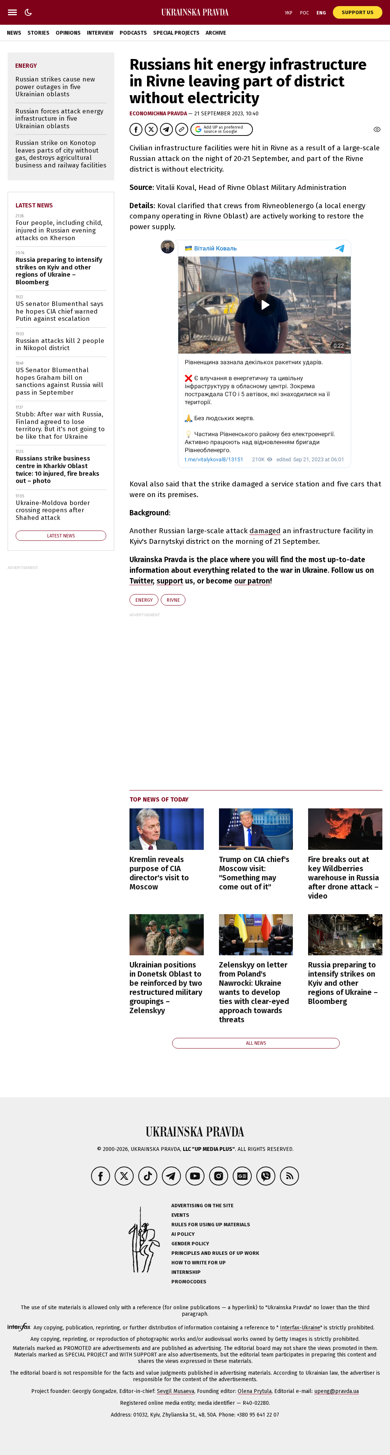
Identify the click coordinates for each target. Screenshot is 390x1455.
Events (180, 1215)
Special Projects (176, 33)
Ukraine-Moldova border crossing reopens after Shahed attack (53, 510)
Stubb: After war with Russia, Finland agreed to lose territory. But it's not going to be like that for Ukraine (60, 425)
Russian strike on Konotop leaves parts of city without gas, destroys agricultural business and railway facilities (60, 154)
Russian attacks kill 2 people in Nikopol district (60, 344)
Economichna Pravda (158, 113)
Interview (100, 33)
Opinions (68, 33)
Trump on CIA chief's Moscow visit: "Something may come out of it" (254, 873)
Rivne (173, 600)
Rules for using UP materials (210, 1224)
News (14, 33)
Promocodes (188, 1281)
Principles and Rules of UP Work (215, 1253)
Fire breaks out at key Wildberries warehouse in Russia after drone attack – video (343, 877)
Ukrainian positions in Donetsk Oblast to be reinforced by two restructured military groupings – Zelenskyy (165, 987)
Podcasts (133, 33)
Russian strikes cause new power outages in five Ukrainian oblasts (55, 86)
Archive (216, 33)
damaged (265, 530)
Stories (38, 33)
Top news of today (159, 799)
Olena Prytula (255, 1391)
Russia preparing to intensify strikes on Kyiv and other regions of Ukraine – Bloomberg (343, 983)
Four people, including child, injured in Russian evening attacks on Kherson (59, 230)
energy (144, 600)
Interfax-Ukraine (300, 1327)
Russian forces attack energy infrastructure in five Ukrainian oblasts (59, 118)
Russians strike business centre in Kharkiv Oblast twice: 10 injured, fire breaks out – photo (57, 469)
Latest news (34, 205)
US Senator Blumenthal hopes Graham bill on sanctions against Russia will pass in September (59, 381)
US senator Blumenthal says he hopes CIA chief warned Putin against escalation (59, 311)
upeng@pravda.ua (336, 1391)
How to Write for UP (198, 1262)
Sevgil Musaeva (175, 1391)
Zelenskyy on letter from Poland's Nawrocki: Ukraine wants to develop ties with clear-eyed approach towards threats (254, 992)
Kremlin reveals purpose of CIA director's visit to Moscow (159, 873)
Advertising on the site (202, 1205)
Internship (186, 1272)
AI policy (183, 1234)
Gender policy (190, 1243)
